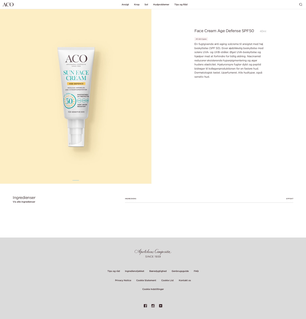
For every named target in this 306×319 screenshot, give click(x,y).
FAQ (196, 271)
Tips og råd (113, 271)
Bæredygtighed (158, 271)
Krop (136, 4)
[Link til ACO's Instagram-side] (153, 306)
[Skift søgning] (300, 4)
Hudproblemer (161, 4)
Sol (146, 4)
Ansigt (125, 4)
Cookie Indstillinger (153, 289)
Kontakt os (185, 280)
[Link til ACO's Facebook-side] (145, 306)
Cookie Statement (146, 280)
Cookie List (167, 280)
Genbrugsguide (180, 271)
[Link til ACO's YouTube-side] (161, 306)
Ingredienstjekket (134, 271)
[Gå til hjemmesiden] (8, 4)
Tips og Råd (180, 4)
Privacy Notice (123, 280)
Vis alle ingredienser (24, 201)
